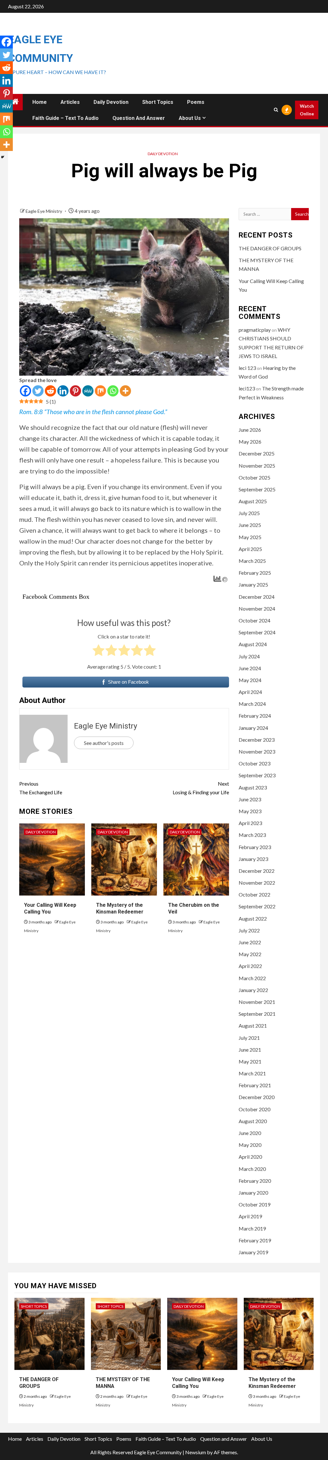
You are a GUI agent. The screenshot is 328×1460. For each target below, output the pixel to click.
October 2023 (254, 763)
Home (39, 102)
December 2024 (257, 597)
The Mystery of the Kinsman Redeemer (272, 1382)
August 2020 (253, 1121)
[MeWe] (88, 390)
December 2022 (257, 871)
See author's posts (104, 743)
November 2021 (257, 1002)
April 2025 (250, 549)
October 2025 (254, 477)
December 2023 (257, 740)
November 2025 (257, 466)
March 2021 (252, 1073)
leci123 (247, 388)
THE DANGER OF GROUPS (270, 248)
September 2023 (257, 775)
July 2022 (249, 930)
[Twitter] (38, 390)
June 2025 (250, 525)
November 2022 (257, 883)
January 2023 (253, 859)
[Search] (275, 110)
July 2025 (249, 513)
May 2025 (250, 537)
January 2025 (253, 584)
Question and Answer (138, 118)
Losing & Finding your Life (201, 787)
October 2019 (254, 1204)
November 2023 (257, 751)
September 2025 (257, 489)
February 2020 (255, 1181)
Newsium (195, 1452)
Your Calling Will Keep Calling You (198, 1382)
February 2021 (255, 1085)
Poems (195, 102)
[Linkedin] (63, 390)
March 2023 (252, 835)
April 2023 (250, 823)
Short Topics (157, 102)
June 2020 (250, 1133)
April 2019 (250, 1216)
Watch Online (307, 109)
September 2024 (257, 632)
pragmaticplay (255, 330)
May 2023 (250, 811)
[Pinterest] (75, 390)
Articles (70, 102)
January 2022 (253, 990)
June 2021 (250, 1050)
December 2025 (257, 453)
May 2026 (250, 441)
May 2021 (250, 1061)
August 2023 (253, 787)
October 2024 (254, 620)
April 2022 (250, 966)
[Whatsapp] (113, 390)
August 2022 (253, 918)
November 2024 (257, 608)
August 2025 (253, 501)
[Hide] (2, 157)
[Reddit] (50, 390)
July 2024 (249, 656)
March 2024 (252, 704)
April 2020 (250, 1157)
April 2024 (250, 692)
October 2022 (254, 894)
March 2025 (252, 561)
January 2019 (253, 1252)
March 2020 (252, 1169)
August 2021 (253, 1025)
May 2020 (250, 1145)
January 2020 (253, 1192)
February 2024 (255, 716)
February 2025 (255, 573)
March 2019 (252, 1228)
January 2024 (253, 728)
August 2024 (253, 644)
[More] (125, 390)
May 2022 (250, 954)
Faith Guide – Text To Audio (65, 118)
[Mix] (100, 390)
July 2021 (249, 1038)
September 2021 (257, 1014)
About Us (190, 118)
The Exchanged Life (40, 787)
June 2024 (250, 668)
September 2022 (257, 906)
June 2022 (250, 942)
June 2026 (250, 430)
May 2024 (250, 680)
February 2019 (255, 1240)
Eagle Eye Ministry (44, 211)
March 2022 (252, 978)
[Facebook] (25, 390)
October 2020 (254, 1109)
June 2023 (250, 799)
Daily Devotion (111, 102)
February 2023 (255, 847)
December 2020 (257, 1097)
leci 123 (247, 368)
